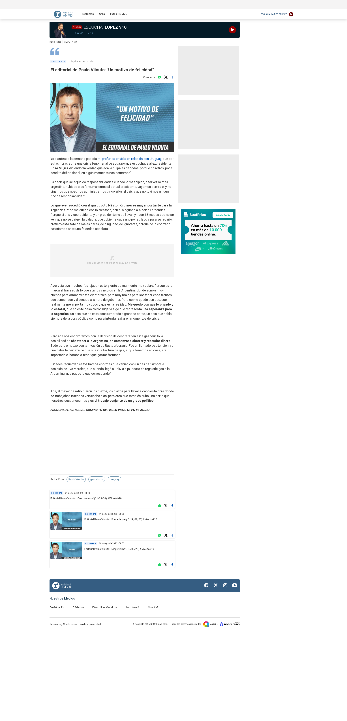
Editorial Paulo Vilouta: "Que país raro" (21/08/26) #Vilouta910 (86, 498)
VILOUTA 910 (71, 42)
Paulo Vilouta (76, 479)
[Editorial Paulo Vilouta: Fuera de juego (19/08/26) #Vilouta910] (66, 521)
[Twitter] (166, 77)
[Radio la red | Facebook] (206, 585)
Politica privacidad (90, 624)
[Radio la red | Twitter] (215, 585)
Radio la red (55, 42)
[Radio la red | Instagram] (225, 585)
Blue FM (152, 607)
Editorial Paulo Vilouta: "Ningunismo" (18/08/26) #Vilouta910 (119, 549)
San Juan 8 (132, 607)
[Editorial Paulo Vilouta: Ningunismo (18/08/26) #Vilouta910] (66, 550)
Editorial (56, 493)
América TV (57, 607)
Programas (87, 13)
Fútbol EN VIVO (118, 13)
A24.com (78, 607)
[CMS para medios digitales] (230, 624)
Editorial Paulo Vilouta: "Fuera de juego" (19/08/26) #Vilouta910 (120, 519)
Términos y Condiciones (64, 624)
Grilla (102, 13)
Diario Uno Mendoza (104, 607)
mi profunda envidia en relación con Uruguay (129, 159)
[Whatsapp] (159, 77)
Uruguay (114, 479)
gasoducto (96, 479)
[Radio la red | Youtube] (234, 585)
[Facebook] (172, 77)
